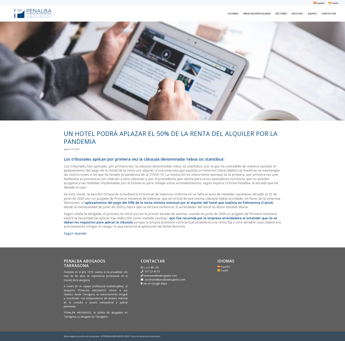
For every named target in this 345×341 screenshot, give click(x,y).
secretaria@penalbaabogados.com (165, 279)
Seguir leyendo (75, 233)
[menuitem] (319, 3)
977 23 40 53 (152, 271)
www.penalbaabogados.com (160, 275)
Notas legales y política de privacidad (82, 336)
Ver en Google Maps (155, 283)
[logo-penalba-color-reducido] (33, 13)
